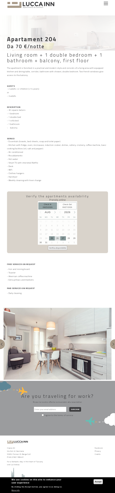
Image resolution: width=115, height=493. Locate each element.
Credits (98, 454)
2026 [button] (67, 212)
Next (112, 344)
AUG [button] (47, 212)
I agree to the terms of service (58, 415)
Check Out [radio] (67, 205)
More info (16, 490)
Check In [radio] (48, 205)
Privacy (98, 451)
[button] (40, 212)
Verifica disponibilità (57, 247)
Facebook (99, 448)
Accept (98, 481)
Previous (2, 344)
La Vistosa (15, 464)
